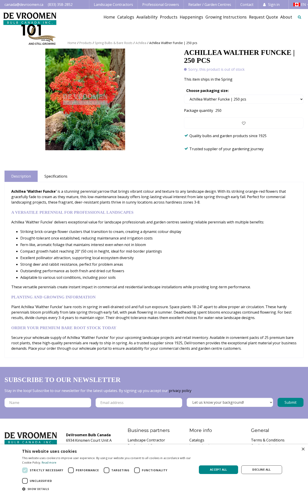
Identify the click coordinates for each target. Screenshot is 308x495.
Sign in (274, 4)
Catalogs (196, 440)
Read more (49, 463)
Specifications (55, 176)
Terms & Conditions (268, 440)
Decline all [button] (261, 470)
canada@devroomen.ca (24, 4)
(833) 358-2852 (60, 4)
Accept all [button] (218, 470)
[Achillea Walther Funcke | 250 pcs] (85, 99)
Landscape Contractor (146, 440)
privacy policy (180, 390)
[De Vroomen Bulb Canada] (30, 28)
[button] (107, 489)
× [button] (303, 449)
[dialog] (154, 469)
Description (21, 176)
